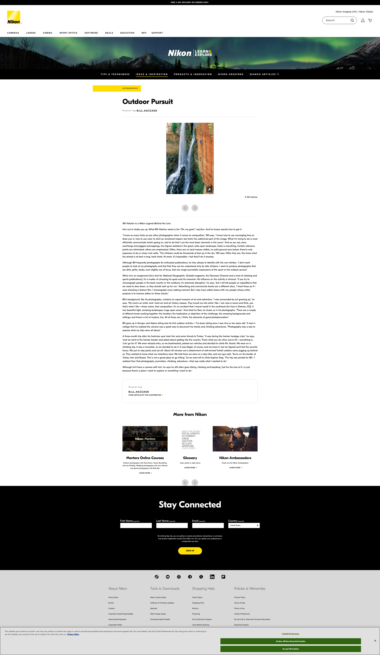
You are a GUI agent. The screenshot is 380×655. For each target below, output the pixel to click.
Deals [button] (109, 33)
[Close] (375, 640)
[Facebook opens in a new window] (190, 577)
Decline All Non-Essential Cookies (290, 641)
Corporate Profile (115, 625)
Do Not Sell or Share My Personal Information (252, 619)
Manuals (153, 608)
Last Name (165, 520)
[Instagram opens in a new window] (179, 577)
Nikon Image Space (158, 614)
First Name (129, 520)
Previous (185, 208)
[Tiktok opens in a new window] (156, 577)
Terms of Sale (239, 603)
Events (111, 603)
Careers (111, 608)
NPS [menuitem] (143, 33)
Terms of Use (239, 608)
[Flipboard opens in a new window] (223, 577)
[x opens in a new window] (201, 577)
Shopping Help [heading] (203, 589)
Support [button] (157, 33)
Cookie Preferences (242, 614)
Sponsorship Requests (117, 619)
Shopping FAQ (198, 603)
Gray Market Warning (200, 625)
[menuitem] (16, 32)
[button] (28, 2)
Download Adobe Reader (160, 619)
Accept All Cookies (290, 649)
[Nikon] (14, 14)
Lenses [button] (31, 33)
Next (194, 208)
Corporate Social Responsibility (120, 614)
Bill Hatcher (147, 110)
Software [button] (91, 33)
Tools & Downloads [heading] (164, 589)
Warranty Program (241, 625)
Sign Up (194, 550)
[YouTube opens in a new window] (168, 577)
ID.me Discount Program (202, 619)
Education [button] (127, 33)
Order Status (197, 597)
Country (236, 520)
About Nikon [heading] (117, 589)
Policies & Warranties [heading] (249, 589)
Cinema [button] (47, 33)
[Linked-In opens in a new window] (212, 577)
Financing (196, 614)
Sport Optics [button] (68, 33)
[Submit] (352, 20)
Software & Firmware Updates (162, 603)
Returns (195, 608)
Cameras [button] (13, 33)
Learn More (144, 473)
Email (198, 520)
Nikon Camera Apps (158, 597)
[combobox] (339, 20)
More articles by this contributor (145, 395)
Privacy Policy (239, 597)
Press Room (113, 597)
